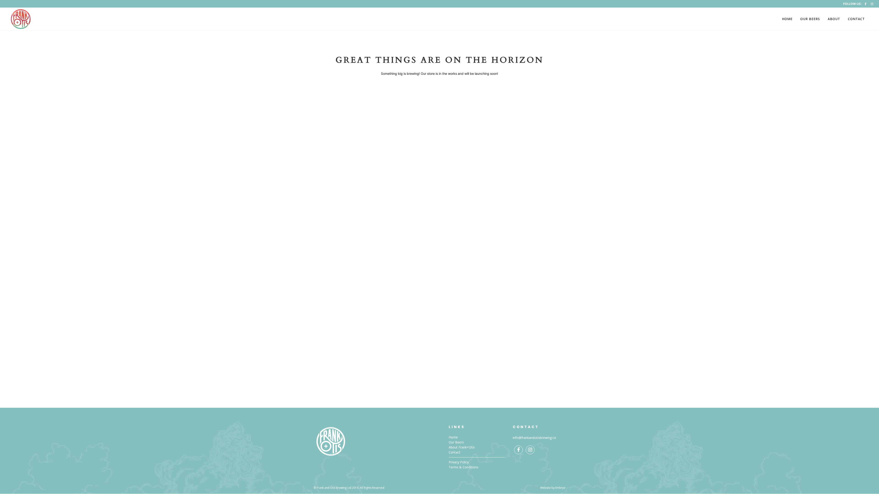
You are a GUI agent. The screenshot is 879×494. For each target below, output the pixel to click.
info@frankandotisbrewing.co (534, 437)
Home (453, 437)
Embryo (560, 488)
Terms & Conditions (463, 467)
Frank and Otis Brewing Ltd (334, 488)
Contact (454, 452)
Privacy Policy (459, 462)
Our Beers (456, 442)
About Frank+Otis (462, 447)
